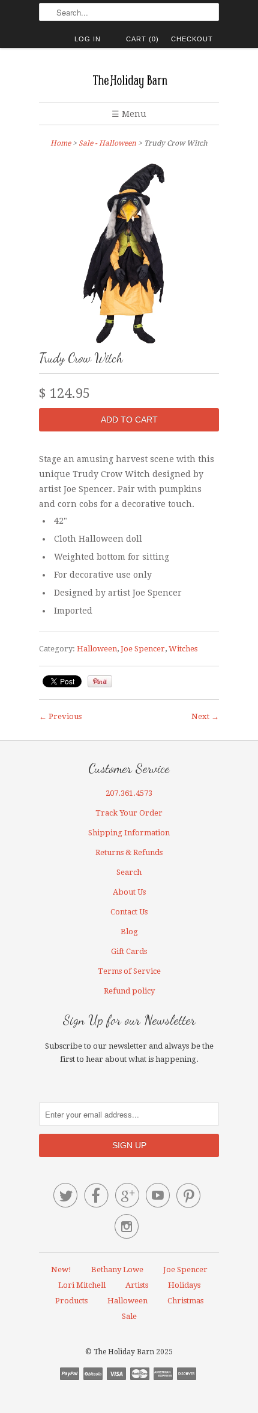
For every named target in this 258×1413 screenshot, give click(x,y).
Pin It (100, 681)
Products (71, 1300)
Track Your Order (129, 812)
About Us (129, 891)
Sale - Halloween (107, 143)
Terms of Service (129, 971)
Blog (129, 931)
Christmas (185, 1300)
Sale (129, 1316)
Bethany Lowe (117, 1269)
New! (61, 1269)
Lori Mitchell (82, 1285)
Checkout (192, 39)
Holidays (184, 1285)
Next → (205, 716)
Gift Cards (129, 951)
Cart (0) (142, 39)
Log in (87, 39)
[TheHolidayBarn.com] (129, 79)
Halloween (97, 648)
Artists (136, 1285)
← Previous (60, 716)
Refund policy (129, 990)
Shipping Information (129, 832)
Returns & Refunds (129, 852)
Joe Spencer (143, 648)
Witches (183, 648)
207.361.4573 (129, 793)
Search (129, 872)
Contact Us (129, 911)
